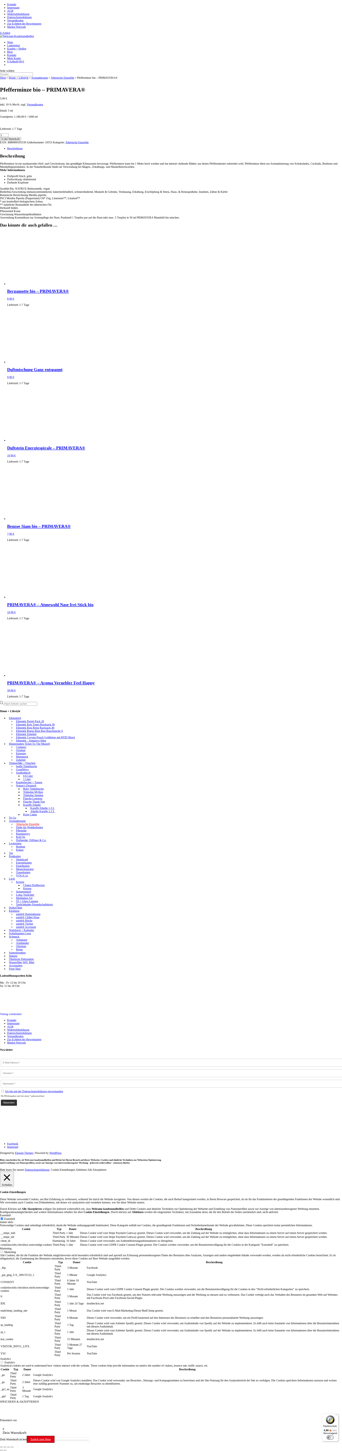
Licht (12, 878)
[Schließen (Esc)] (12, 1447)
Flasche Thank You (34, 801)
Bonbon (20, 846)
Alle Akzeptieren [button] (96, 1169)
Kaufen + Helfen (16, 48)
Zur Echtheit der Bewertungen (24, 23)
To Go (12, 817)
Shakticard (22, 859)
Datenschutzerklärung (19, 17)
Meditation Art (24, 898)
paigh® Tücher (24, 923)
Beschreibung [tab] (15, 148)
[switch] (330, 1437)
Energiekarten (24, 862)
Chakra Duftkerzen (34, 885)
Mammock (22, 756)
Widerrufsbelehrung (18, 14)
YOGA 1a (22, 875)
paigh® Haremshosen (28, 914)
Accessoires (15, 965)
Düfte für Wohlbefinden (29, 827)
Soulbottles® (23, 772)
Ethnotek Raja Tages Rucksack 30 (35, 724)
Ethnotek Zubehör (26, 734)
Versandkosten (15, 20)
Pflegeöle (21, 830)
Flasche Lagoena (32, 798)
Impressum (13, 7)
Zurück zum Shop (40, 1439)
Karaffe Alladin (32, 804)
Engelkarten (23, 865)
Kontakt (11, 4)
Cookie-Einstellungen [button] (63, 1169)
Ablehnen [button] (81, 1169)
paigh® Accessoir (26, 926)
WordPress (55, 1152)
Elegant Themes (24, 1152)
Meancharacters (25, 869)
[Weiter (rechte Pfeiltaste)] (5, 1450)
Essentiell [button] (5, 1215)
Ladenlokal (13, 45)
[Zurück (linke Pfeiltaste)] (1, 1450)
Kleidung (14, 910)
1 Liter (27, 779)
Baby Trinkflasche (33, 788)
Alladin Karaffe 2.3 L (42, 811)
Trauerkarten (23, 872)
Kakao (20, 849)
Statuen (13, 955)
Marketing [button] (6, 1248)
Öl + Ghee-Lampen (27, 901)
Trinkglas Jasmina (33, 795)
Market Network (16, 26)
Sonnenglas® (23, 891)
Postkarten (15, 856)
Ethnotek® (15, 718)
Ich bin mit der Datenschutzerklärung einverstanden (34, 1091)
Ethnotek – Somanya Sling (31, 740)
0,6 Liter (28, 775)
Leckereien (15, 843)
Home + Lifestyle (18, 77)
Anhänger (21, 939)
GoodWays (22, 769)
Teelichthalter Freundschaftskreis (34, 904)
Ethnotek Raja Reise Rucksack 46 (35, 727)
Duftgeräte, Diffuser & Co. (31, 840)
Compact (21, 747)
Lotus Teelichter (25, 894)
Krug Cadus (30, 814)
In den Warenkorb (10, 139)
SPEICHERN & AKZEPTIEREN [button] (19, 1401)
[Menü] (336, 1416)
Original (20, 750)
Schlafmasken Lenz (20, 933)
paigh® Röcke (24, 920)
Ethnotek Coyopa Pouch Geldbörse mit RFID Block (45, 737)
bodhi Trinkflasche (26, 766)
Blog (10, 51)
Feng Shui (14, 968)
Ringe (19, 949)
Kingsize (21, 753)
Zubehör (21, 759)
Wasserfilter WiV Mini (21, 962)
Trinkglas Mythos (33, 792)
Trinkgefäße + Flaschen (22, 763)
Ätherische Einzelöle (62, 77)
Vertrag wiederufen (11, 1014)
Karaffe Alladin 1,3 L (42, 808)
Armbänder (22, 943)
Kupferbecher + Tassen (29, 782)
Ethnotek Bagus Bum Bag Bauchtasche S (39, 730)
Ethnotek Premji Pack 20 (30, 721)
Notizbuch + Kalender (21, 930)
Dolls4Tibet (15, 907)
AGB (10, 10)
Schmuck (14, 936)
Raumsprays (23, 833)
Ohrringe (21, 946)
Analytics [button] (5, 1358)
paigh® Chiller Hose (27, 917)
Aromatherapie (39, 77)
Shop (10, 42)
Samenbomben (17, 952)
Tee (11, 853)
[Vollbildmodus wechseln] (5, 1447)
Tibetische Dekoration (21, 959)
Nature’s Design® (26, 785)
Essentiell (9, 1218)
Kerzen (20, 881)
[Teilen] (8, 1447)
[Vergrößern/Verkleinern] (1, 1447)
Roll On (20, 837)
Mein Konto (14, 58)
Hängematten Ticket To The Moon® (29, 743)
